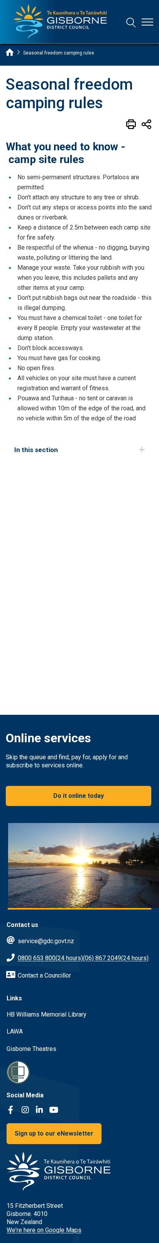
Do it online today (78, 795)
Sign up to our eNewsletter (54, 1133)
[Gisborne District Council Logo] (60, 22)
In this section (36, 450)
